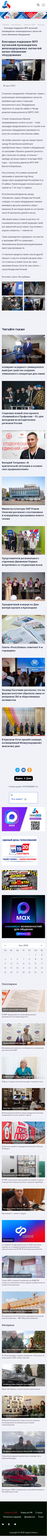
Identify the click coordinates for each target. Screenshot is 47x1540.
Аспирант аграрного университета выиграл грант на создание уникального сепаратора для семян (23, 370)
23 (36, 968)
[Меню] (43, 5)
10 (42, 959)
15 (29, 963)
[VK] (3, 1524)
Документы (29, 1517)
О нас (41, 1517)
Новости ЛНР (11, 1512)
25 (5, 972)
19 (11, 968)
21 (23, 968)
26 (11, 972)
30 (35, 972)
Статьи (39, 1512)
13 (17, 963)
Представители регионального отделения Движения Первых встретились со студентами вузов (22, 561)
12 (11, 963)
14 (23, 963)
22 (29, 968)
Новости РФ (26, 1512)
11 (5, 963)
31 (42, 972)
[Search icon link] (38, 5)
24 (42, 968)
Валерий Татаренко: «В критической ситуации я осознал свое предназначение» (22, 466)
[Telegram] (15, 1524)
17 (42, 963)
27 (17, 972)
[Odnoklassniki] (9, 1524)
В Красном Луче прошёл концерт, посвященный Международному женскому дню (22, 743)
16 (35, 963)
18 (5, 968)
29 (29, 972)
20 (17, 968)
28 (23, 972)
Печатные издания (12, 1517)
